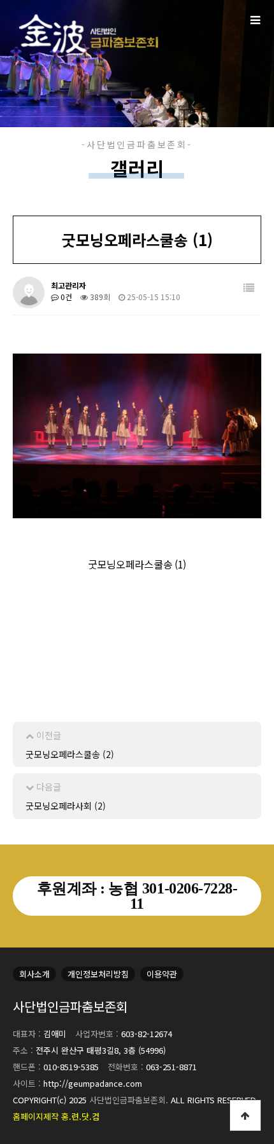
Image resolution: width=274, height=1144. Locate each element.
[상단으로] (245, 1115)
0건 (65, 296)
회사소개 (34, 974)
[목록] (249, 288)
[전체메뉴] (255, 19)
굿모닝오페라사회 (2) (65, 805)
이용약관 (162, 974)
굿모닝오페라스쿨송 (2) (69, 754)
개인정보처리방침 (98, 974)
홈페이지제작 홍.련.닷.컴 (56, 1116)
